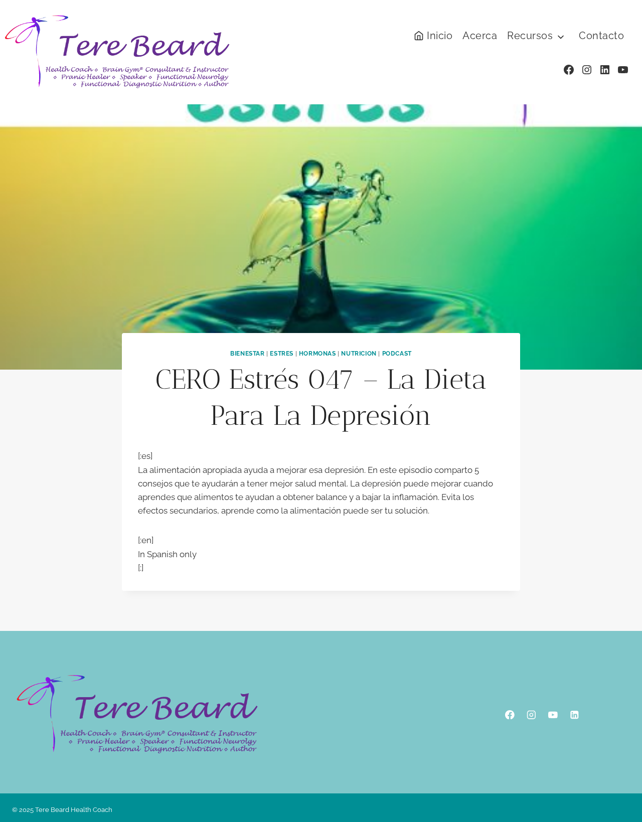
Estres (281, 353)
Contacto (601, 36)
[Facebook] (510, 714)
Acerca (479, 36)
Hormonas (317, 353)
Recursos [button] (530, 36)
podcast (397, 353)
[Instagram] (531, 714)
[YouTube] (553, 714)
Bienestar (247, 353)
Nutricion (358, 353)
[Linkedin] (574, 714)
